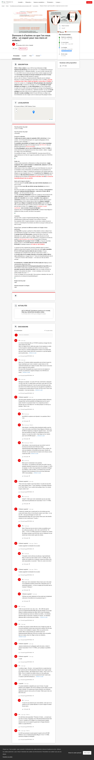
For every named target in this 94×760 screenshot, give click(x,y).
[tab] (16, 56)
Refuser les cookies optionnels (74, 752)
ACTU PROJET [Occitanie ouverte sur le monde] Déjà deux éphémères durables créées (37, 311)
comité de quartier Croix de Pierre (26, 239)
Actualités (20, 2)
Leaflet (51, 119)
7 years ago (31, 509)
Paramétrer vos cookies (7, 756)
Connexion (89, 2)
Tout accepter (87, 752)
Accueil (3, 5)
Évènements (50, 2)
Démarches (28, 2)
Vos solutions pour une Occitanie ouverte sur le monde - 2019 (20, 5)
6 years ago (23, 340)
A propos (58, 2)
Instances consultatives (39, 2)
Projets (7, 5)
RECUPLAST (42, 144)
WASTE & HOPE (30, 146)
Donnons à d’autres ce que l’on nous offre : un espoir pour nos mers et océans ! (54, 5)
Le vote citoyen (35, 5)
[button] (33, 112)
